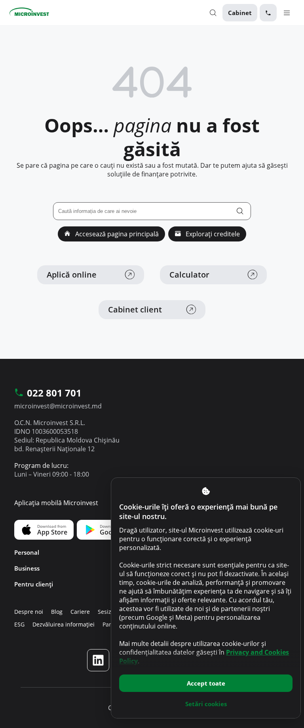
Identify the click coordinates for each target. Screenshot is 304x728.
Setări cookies (206, 704)
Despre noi (28, 611)
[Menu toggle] (287, 12)
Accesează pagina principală (116, 234)
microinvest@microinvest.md (58, 406)
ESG (19, 624)
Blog (57, 611)
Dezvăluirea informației (63, 624)
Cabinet (240, 13)
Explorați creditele (212, 234)
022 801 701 (54, 393)
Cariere (80, 611)
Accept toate (206, 683)
